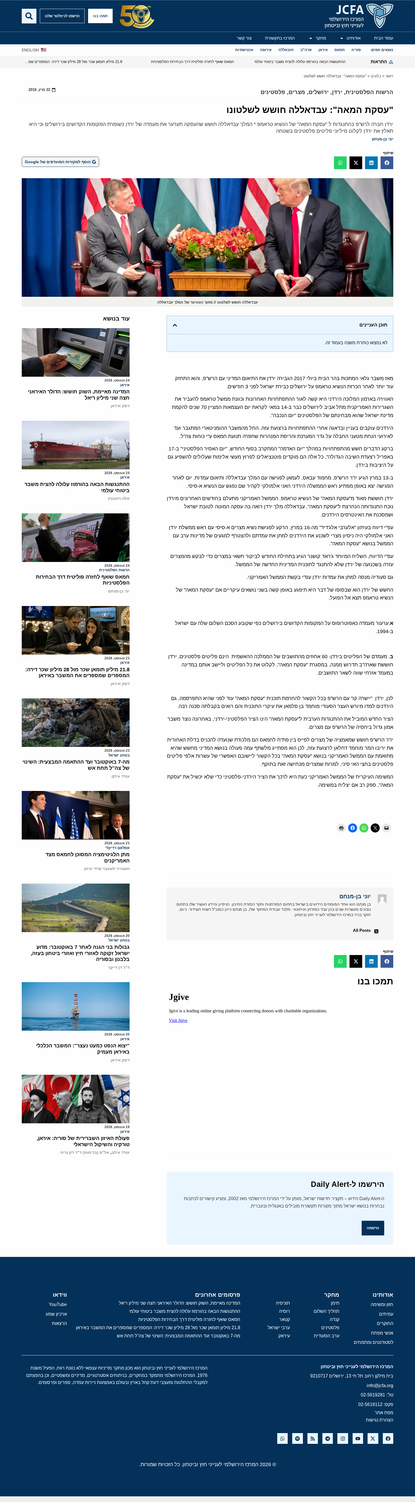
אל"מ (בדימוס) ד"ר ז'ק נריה (84, 1152)
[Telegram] (327, 1438)
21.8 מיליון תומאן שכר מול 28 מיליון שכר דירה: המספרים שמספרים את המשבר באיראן (77, 673)
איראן (125, 385)
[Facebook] (388, 1438)
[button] (387, 162)
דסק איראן (120, 406)
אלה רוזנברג (119, 498)
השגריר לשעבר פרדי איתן (107, 868)
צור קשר (244, 38)
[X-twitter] (373, 1438)
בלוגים (376, 76)
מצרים (297, 92)
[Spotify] (297, 1438)
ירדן (337, 92)
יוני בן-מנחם (382, 139)
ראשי (389, 76)
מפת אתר (384, 1412)
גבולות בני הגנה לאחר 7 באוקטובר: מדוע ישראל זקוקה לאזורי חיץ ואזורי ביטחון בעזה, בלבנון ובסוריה (80, 953)
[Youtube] (358, 1438)
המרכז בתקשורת (280, 38)
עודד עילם (121, 776)
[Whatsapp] (282, 1438)
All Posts (362, 930)
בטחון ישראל (119, 755)
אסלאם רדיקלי (117, 848)
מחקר (321, 38)
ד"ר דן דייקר (119, 967)
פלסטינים (273, 92)
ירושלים (319, 92)
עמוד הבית (383, 38)
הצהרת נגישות (379, 1420)
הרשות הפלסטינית (369, 92)
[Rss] (312, 1438)
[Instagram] (342, 1438)
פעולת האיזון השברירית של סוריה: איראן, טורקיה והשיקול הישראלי (83, 1141)
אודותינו (354, 38)
